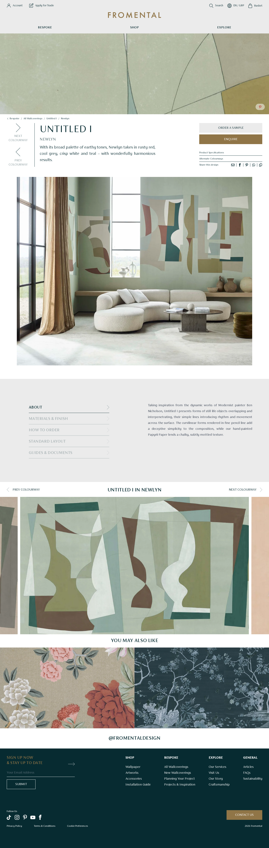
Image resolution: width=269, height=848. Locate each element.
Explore (224, 27)
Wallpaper (132, 767)
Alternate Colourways (211, 159)
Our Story (216, 778)
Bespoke (45, 27)
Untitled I (51, 118)
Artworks (131, 773)
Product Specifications (211, 152)
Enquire (230, 139)
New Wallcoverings (177, 773)
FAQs (247, 773)
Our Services (217, 767)
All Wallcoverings (176, 767)
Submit (21, 784)
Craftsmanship (219, 784)
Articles (248, 767)
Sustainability (252, 778)
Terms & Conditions (44, 825)
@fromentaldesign (135, 738)
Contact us (244, 815)
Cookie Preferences (77, 825)
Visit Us (214, 773)
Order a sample (231, 128)
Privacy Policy (14, 825)
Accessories (133, 778)
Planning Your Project (179, 778)
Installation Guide (138, 784)
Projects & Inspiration (179, 784)
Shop (134, 27)
